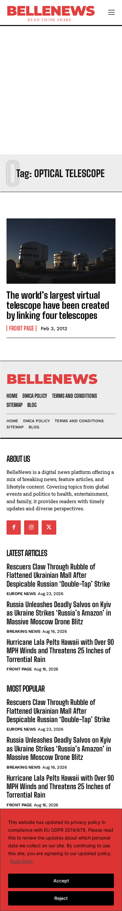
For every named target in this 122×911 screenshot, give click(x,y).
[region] (61, 860)
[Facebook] (14, 527)
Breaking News (23, 631)
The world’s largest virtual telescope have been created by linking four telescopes (58, 305)
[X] (49, 527)
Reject (61, 898)
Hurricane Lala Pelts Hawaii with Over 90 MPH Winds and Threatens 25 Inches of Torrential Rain (60, 651)
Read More (21, 861)
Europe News (21, 593)
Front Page (21, 328)
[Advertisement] (61, 90)
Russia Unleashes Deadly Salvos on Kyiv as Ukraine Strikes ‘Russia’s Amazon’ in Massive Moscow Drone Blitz (59, 613)
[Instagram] (31, 527)
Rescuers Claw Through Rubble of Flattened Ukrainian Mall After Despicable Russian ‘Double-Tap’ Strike (58, 575)
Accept (61, 880)
